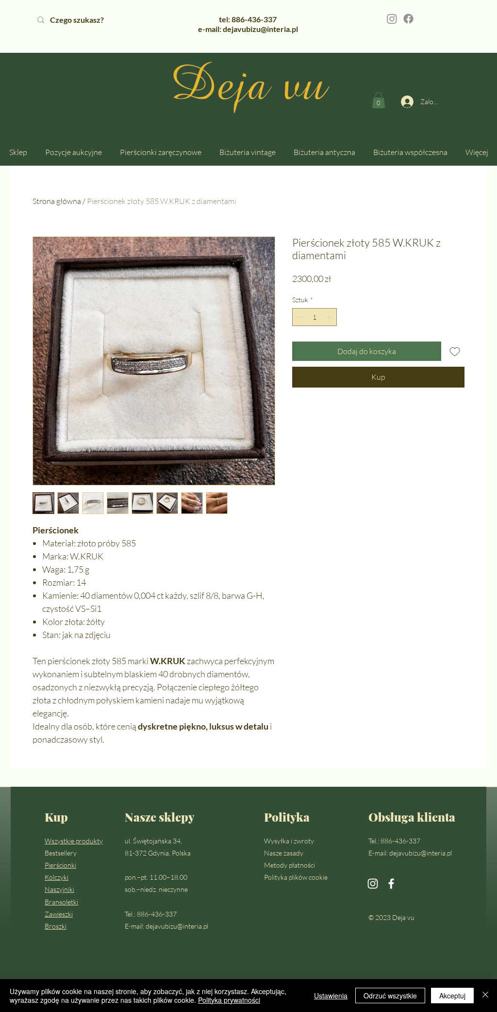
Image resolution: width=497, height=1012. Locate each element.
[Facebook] (408, 18)
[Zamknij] (485, 995)
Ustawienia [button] (331, 995)
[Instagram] (391, 18)
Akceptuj (452, 995)
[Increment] (329, 317)
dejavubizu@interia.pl (177, 926)
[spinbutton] (314, 317)
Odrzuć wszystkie (390, 995)
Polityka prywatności (229, 1000)
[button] (378, 100)
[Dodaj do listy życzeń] (454, 351)
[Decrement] (300, 317)
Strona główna (57, 201)
